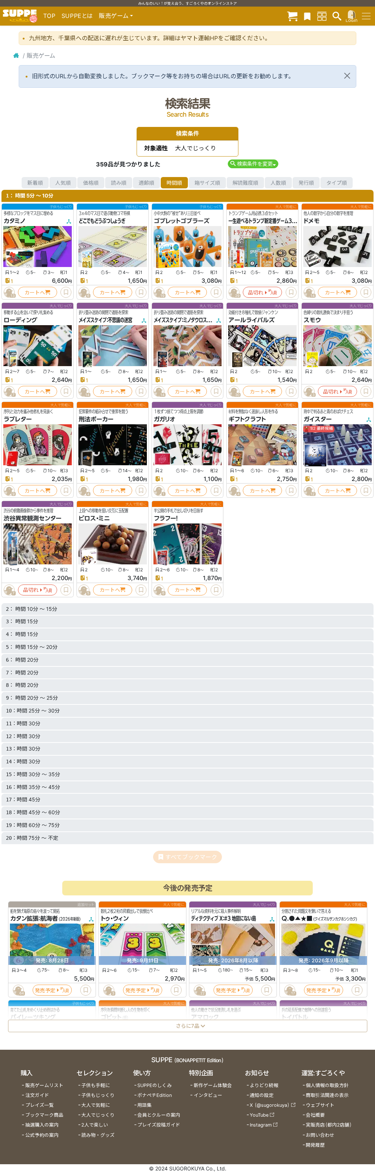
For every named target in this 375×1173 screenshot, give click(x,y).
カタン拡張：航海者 (34, 918)
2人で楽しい (94, 1125)
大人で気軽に (95, 1105)
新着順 (35, 183)
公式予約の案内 (42, 1135)
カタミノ (15, 221)
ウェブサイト (320, 1105)
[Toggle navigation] (366, 16)
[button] (253, 163)
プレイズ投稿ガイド (158, 1125)
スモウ (312, 320)
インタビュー (208, 1095)
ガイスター (318, 419)
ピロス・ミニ (94, 518)
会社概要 (315, 1115)
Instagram (261, 1125)
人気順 (63, 183)
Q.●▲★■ (297, 918)
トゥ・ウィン (115, 918)
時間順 (174, 183)
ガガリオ (164, 419)
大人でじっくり (98, 1115)
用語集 (144, 1105)
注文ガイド (37, 1095)
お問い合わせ (320, 1135)
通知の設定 (262, 1095)
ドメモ (312, 221)
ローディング (20, 320)
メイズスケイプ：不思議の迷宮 (105, 320)
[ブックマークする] (65, 292)
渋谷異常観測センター (33, 518)
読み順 (118, 183)
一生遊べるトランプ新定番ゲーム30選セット (270, 221)
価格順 (91, 183)
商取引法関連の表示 (327, 1095)
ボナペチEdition (154, 1095)
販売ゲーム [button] (114, 15)
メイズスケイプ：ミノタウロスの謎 (184, 320)
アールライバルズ (252, 320)
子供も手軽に (95, 1085)
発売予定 (45, 990)
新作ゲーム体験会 (213, 1085)
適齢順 (146, 183)
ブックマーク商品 (44, 1115)
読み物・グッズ (98, 1135)
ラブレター (18, 419)
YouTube (259, 1115)
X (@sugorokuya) (270, 1105)
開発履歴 (315, 1145)
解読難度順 (245, 183)
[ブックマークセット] (307, 16)
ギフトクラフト (247, 419)
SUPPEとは (77, 15)
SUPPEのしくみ (154, 1085)
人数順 (278, 183)
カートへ (35, 292)
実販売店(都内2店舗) (329, 1125)
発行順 (306, 183)
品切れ (255, 292)
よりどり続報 (264, 1085)
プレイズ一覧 (39, 1105)
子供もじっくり (98, 1095)
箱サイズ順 (207, 183)
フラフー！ (166, 518)
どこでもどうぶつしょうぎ (102, 221)
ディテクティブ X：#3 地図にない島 (223, 918)
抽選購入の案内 (42, 1125)
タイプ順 (336, 183)
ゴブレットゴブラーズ (181, 221)
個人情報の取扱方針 (327, 1085)
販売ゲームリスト (44, 1085)
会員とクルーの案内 (158, 1115)
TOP (49, 15)
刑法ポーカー (96, 419)
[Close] (347, 75)
